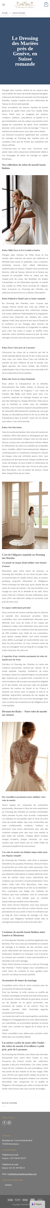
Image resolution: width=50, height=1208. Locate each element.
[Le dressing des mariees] (25, 5)
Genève (8, 1184)
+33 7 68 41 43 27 (17, 1158)
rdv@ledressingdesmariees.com (22, 1174)
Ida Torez (15, 393)
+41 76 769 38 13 (17, 1167)
